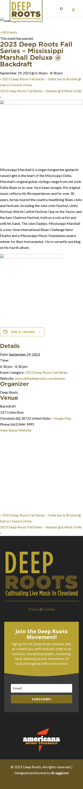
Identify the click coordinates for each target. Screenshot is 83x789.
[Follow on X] (37, 781)
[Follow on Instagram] (46, 781)
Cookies (48, 609)
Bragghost (60, 773)
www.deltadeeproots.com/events (40, 378)
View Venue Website (15, 430)
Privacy (34, 609)
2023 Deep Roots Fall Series (46, 372)
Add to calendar (23, 331)
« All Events (8, 32)
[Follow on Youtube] (54, 781)
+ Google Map (61, 418)
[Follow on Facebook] (28, 781)
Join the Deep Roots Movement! (41, 634)
